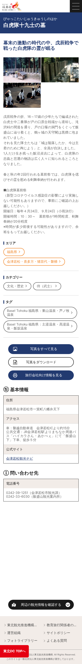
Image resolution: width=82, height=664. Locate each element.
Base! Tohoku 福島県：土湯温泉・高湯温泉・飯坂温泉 (38, 326)
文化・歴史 (15, 286)
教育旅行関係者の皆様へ (63, 625)
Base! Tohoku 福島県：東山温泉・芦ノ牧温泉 (38, 313)
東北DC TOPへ (14, 651)
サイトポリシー (58, 633)
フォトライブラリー (22, 641)
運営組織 (14, 633)
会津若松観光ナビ (19, 459)
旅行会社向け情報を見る (43, 375)
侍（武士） (45, 286)
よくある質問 (57, 641)
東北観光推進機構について (23, 625)
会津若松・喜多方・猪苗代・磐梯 (32, 262)
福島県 (12, 252)
